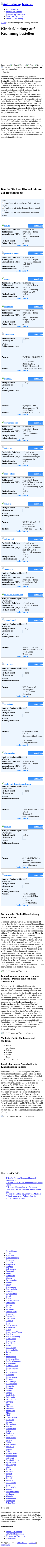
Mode (8, 1415)
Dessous (9, 1291)
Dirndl (8, 1296)
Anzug (8, 1253)
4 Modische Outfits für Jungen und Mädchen (23, 1194)
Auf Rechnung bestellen (26, 1543)
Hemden (9, 1334)
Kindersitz (10, 1375)
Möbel (8, 1413)
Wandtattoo (10, 1489)
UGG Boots (11, 1483)
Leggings (9, 1402)
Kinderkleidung (12, 1368)
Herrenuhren (11, 1341)
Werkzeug (10, 1494)
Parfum (9, 1422)
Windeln (9, 1496)
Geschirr (9, 1321)
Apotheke (10, 1255)
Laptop (9, 1393)
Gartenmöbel (11, 1316)
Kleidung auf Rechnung (15, 1536)
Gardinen (9, 1314)
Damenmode (11, 1287)
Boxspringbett (11, 1280)
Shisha (8, 1442)
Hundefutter (11, 1348)
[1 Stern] (14, 65)
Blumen (9, 1278)
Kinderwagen (11, 1377)
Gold (8, 1323)
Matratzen (10, 1408)
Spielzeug (10, 1458)
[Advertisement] (22, 50)
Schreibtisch (11, 1438)
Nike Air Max (11, 1417)
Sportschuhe (11, 1462)
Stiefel (8, 1467)
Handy (8, 1330)
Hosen (8, 1345)
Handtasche (10, 1327)
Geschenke (10, 1318)
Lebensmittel (11, 1397)
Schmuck (9, 1435)
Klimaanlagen (11, 1381)
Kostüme (9, 1388)
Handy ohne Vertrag (14, 1332)
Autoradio (10, 1260)
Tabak (8, 1469)
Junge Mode (11, 1357)
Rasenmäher (11, 1429)
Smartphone (11, 1444)
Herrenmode (11, 1339)
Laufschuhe (10, 1395)
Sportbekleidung (12, 1460)
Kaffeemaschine (12, 1359)
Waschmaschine (12, 1492)
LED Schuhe (11, 1399)
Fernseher (10, 1309)
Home (3, 23)
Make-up (9, 1406)
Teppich (9, 1478)
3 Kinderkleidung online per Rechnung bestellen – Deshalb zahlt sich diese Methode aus (23, 1189)
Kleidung (9, 1379)
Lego (8, 1404)
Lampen (9, 1390)
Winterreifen (11, 1498)
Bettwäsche (10, 1276)
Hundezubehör (12, 1350)
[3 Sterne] (30, 65)
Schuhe (9, 1440)
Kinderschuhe (11, 1372)
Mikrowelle (10, 1411)
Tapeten (9, 1474)
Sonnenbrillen (11, 1456)
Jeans (8, 1354)
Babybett (9, 1267)
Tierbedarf (10, 1480)
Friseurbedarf (11, 1312)
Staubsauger (11, 1465)
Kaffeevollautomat (13, 1361)
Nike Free (10, 1420)
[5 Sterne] (5, 67)
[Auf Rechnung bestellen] (17, 4)
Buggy (8, 1285)
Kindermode (11, 1370)
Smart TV (10, 1447)
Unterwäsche (11, 1487)
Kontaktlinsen (11, 1384)
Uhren (8, 1485)
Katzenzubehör (12, 1366)
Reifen (8, 1431)
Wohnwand (10, 1501)
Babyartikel (10, 1264)
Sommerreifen (11, 1453)
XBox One (10, 1503)
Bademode (10, 1271)
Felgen (8, 1307)
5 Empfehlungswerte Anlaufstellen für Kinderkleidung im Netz (21, 1197)
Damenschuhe (11, 1289)
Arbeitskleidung (12, 1258)
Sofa (8, 1451)
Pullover (9, 1426)
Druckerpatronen (12, 1300)
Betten (8, 1273)
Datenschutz (11, 1538)
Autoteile (9, 1262)
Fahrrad (9, 1305)
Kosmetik (10, 1386)
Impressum (5, 1545)
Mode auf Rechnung (14, 1531)
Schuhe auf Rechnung (15, 1534)
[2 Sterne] (22, 65)
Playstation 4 (11, 1424)
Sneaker (9, 1449)
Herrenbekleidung (13, 1336)
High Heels (10, 1343)
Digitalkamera (11, 1294)
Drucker (9, 1298)
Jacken (8, 1352)
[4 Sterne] (39, 65)
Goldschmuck (11, 1325)
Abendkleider (11, 1251)
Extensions (10, 1303)
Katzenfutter (11, 1363)
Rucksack (10, 1433)
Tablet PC (10, 1471)
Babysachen (11, 1269)
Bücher (9, 1282)
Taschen (9, 1476)
